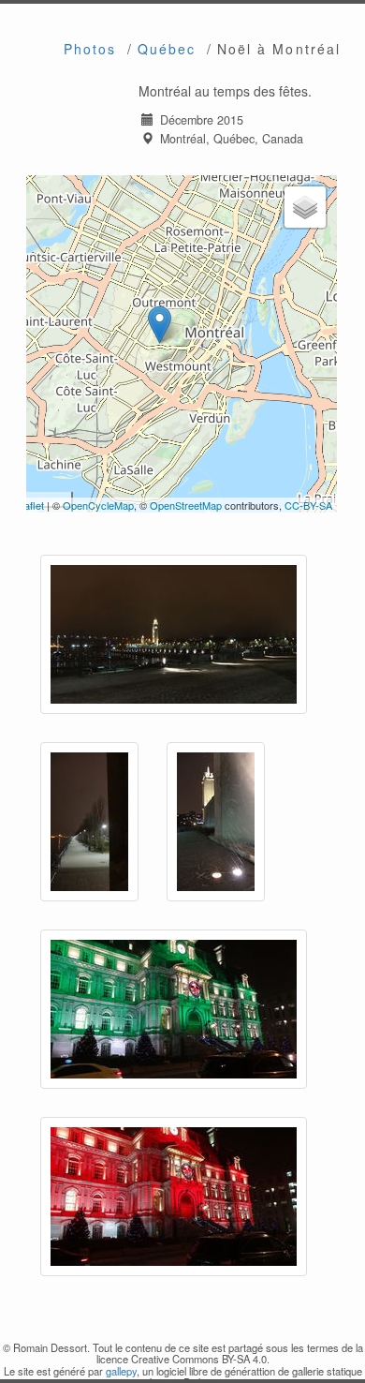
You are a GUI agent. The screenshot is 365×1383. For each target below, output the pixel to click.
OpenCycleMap (98, 505)
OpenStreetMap (186, 505)
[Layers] (305, 207)
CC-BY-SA (308, 505)
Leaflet (28, 505)
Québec (167, 48)
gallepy (121, 1370)
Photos (90, 48)
